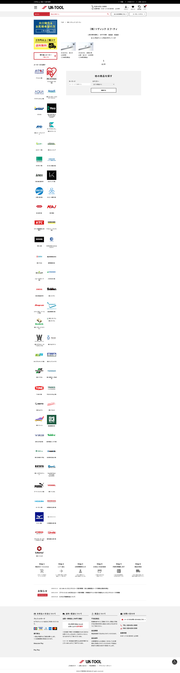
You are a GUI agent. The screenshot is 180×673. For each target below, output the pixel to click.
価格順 (110, 35)
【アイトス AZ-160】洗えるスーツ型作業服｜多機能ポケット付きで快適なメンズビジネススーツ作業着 (89, 592)
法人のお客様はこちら (119, 14)
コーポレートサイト (138, 14)
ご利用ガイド (131, 2)
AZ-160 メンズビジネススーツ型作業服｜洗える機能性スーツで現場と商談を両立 (83, 588)
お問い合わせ (142, 2)
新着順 (116, 35)
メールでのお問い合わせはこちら (133, 619)
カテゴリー (96, 81)
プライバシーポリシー (105, 666)
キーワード (72, 81)
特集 (121, 2)
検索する (103, 90)
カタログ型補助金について (67, 597)
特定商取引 (92, 666)
